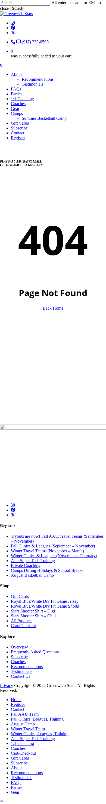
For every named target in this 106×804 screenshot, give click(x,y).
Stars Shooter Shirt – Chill (33, 616)
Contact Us (20, 676)
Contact (17, 709)
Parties (16, 787)
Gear (15, 792)
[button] (10, 386)
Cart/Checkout (23, 625)
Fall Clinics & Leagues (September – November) (53, 546)
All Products (21, 620)
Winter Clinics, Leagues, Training (39, 733)
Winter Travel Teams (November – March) (47, 551)
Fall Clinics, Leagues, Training (37, 719)
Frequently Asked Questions (35, 652)
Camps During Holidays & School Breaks (47, 570)
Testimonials (21, 671)
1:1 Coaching (22, 743)
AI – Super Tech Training (33, 560)
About (16, 768)
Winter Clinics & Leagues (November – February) (54, 555)
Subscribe (19, 656)
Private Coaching (25, 565)
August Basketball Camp (32, 575)
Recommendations (27, 666)
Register (18, 704)
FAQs (16, 782)
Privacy (6, 685)
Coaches (18, 661)
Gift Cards (20, 596)
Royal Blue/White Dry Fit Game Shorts (45, 606)
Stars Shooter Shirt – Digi (33, 611)
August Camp (23, 724)
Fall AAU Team (25, 714)
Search (17, 9)
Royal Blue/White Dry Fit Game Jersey (45, 601)
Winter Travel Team (28, 729)
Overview (19, 647)
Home (16, 699)
